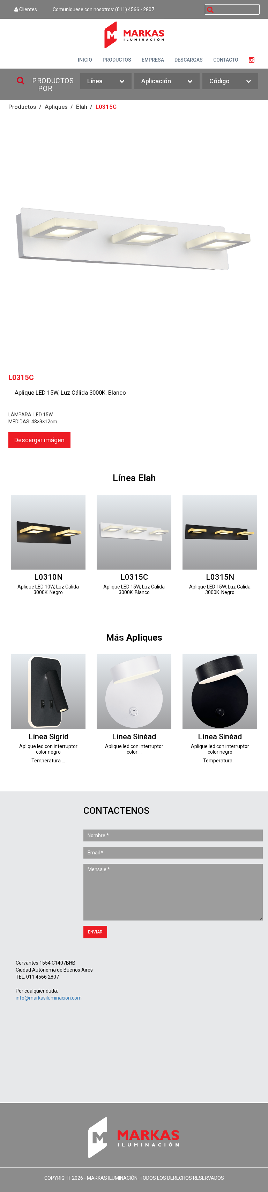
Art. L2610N (48, 709)
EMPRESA (153, 60)
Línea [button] (95, 81)
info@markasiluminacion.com (49, 998)
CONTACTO (225, 60)
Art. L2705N (220, 709)
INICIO (85, 60)
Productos (22, 106)
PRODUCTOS (117, 60)
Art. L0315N (220, 550)
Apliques (56, 106)
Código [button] (219, 81)
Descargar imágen (39, 440)
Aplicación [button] (156, 81)
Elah (81, 106)
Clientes (27, 9)
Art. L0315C (134, 550)
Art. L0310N (48, 550)
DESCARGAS (188, 60)
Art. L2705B (134, 709)
